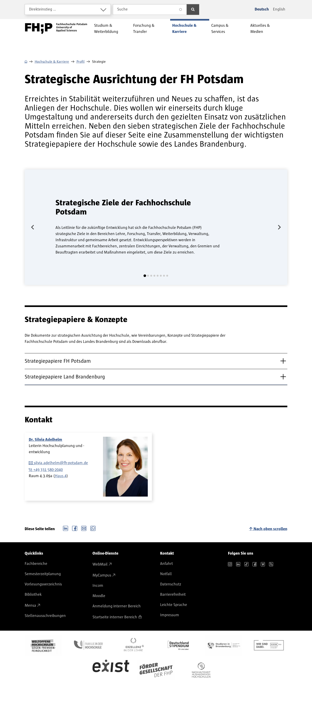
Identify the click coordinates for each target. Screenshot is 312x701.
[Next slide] (279, 227)
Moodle (99, 596)
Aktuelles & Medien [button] (260, 29)
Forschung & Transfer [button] (144, 29)
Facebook (74, 527)
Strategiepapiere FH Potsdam (58, 361)
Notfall (166, 574)
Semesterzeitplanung (43, 574)
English (279, 9)
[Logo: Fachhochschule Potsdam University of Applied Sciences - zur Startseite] (56, 28)
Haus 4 (60, 476)
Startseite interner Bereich (115, 617)
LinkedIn (65, 527)
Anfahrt (166, 564)
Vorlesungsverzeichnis (43, 584)
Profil (81, 61)
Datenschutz (170, 584)
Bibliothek (33, 595)
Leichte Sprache (173, 605)
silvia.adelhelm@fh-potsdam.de (61, 463)
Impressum (169, 615)
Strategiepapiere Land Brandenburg (65, 377)
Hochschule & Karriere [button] (184, 29)
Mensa (30, 605)
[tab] (144, 276)
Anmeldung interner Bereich (117, 606)
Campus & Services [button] (220, 29)
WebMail (100, 564)
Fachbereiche (36, 564)
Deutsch (262, 9)
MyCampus (102, 575)
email (83, 527)
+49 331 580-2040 (48, 470)
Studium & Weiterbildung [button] (106, 29)
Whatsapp (92, 527)
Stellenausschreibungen (45, 616)
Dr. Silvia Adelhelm (45, 440)
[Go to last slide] (33, 227)
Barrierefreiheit (173, 595)
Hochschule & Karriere (52, 61)
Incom (98, 586)
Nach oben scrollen (270, 529)
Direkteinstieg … (42, 9)
